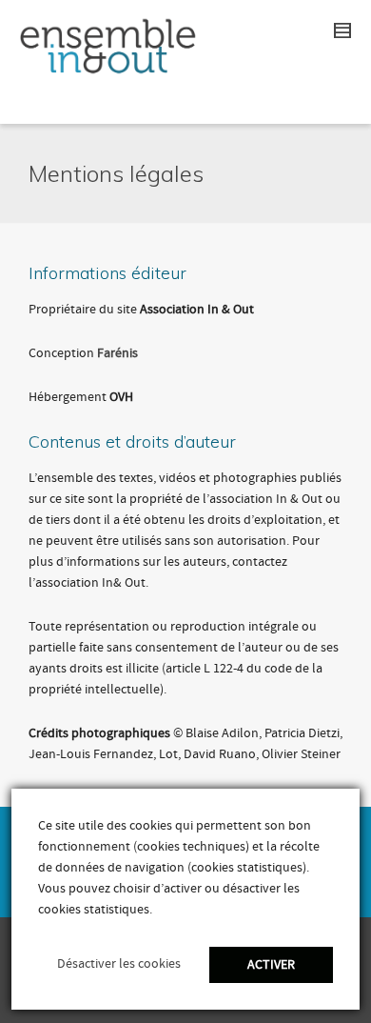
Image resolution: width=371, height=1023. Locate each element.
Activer (271, 964)
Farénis (117, 353)
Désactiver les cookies (119, 964)
